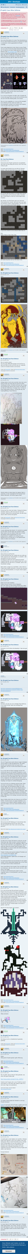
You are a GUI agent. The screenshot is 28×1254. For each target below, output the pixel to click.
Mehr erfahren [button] (10, 1247)
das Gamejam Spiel (12, 51)
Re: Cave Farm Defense (7, 159)
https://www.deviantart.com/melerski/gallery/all (14, 151)
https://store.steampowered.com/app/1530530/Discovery (11, 688)
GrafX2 (2, 1104)
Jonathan (6, 1066)
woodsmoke (10, 145)
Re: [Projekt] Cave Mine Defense (9, 758)
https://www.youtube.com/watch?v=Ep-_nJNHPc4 (12, 1079)
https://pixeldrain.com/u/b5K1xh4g (8, 855)
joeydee (5, 545)
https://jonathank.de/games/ (6, 1089)
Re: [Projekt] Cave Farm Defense (10, 273)
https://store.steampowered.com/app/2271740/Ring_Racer (12, 689)
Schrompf (6, 354)
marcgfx (5, 813)
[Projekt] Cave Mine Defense (10, 10)
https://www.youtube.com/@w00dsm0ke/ (11, 150)
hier (21, 21)
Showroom (18, 15)
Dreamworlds (7, 369)
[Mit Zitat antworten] (24, 33)
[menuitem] (4, 5)
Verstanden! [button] (9, 1251)
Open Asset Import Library (20, 369)
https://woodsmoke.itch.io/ (8, 262)
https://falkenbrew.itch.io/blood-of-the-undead (17, 829)
